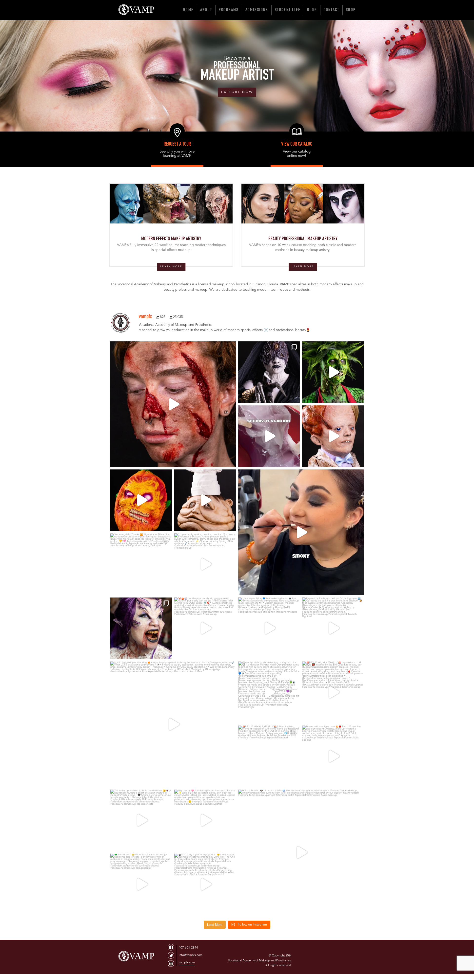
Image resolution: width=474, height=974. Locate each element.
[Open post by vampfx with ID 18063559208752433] (269, 436)
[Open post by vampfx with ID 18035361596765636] (301, 852)
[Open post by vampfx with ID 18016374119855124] (141, 500)
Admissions (256, 10)
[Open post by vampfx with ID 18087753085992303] (141, 884)
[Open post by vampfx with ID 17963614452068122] (205, 564)
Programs (229, 10)
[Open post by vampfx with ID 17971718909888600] (301, 532)
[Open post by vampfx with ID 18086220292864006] (205, 884)
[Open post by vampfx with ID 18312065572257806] (269, 692)
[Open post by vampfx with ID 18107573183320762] (333, 372)
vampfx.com (187, 962)
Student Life (287, 10)
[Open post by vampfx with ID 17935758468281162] (333, 436)
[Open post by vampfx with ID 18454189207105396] (269, 756)
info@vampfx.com (190, 955)
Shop (351, 10)
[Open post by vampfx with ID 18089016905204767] (141, 628)
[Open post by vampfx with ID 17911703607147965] (141, 820)
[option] (237, 76)
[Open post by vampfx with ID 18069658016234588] (333, 756)
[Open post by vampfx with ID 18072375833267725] (269, 628)
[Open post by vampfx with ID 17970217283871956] (333, 692)
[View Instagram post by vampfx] (230, 461)
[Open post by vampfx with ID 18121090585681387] (173, 404)
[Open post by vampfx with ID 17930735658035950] (205, 820)
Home (188, 10)
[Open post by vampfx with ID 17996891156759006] (333, 628)
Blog (312, 10)
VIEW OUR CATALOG (296, 144)
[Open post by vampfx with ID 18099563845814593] (173, 724)
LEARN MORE (171, 267)
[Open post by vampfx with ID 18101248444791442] (205, 628)
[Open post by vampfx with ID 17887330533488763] (141, 564)
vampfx (172, 347)
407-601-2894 (188, 947)
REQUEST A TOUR (177, 144)
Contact (331, 10)
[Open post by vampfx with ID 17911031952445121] (269, 372)
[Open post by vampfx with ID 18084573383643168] (205, 500)
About (206, 10)
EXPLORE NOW (237, 92)
